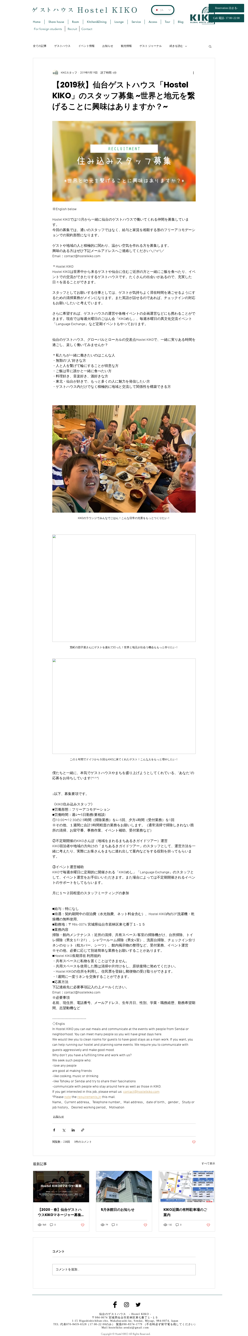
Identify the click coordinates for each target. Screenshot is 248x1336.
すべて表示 (208, 1163)
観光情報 (126, 46)
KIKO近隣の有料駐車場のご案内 (185, 1212)
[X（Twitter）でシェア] (63, 1130)
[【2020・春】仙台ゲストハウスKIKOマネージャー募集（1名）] (61, 1186)
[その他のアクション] (193, 72)
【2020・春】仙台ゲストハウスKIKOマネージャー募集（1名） (60, 1212)
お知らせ (107, 46)
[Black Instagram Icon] (126, 1304)
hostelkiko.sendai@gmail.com (129, 1327)
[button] (210, 46)
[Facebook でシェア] (54, 1130)
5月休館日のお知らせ (117, 1209)
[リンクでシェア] (82, 1130)
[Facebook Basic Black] (115, 1304)
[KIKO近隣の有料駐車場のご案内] (187, 1186)
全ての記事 (39, 46)
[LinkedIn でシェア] (73, 1130)
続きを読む (176, 46)
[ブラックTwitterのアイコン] (138, 1304)
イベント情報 (86, 46)
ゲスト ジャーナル (151, 46)
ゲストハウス (62, 46)
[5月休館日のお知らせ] (124, 1186)
